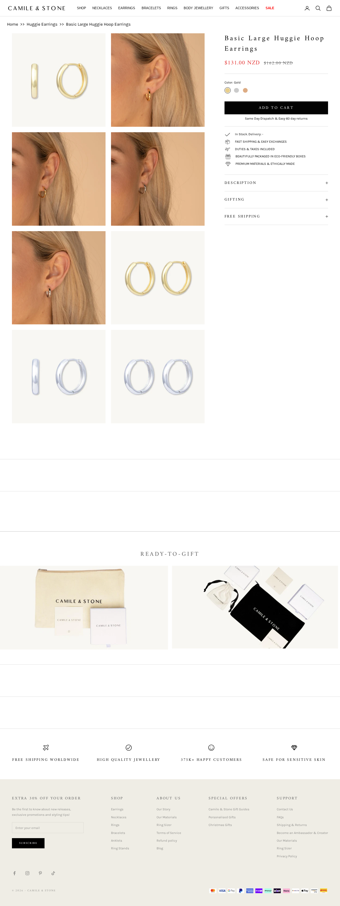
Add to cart (276, 107)
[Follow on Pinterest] (40, 873)
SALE (270, 8)
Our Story (163, 809)
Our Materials (167, 817)
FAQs (280, 817)
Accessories (247, 8)
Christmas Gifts (220, 825)
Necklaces (102, 8)
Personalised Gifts (222, 817)
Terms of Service (169, 833)
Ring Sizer (164, 825)
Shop (81, 8)
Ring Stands (120, 848)
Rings (172, 8)
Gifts (224, 8)
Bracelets (151, 8)
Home (12, 24)
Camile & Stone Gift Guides (229, 809)
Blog (160, 848)
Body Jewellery (198, 8)
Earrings (126, 8)
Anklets (116, 840)
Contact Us (285, 809)
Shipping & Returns (292, 825)
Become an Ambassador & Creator (302, 833)
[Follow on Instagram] (27, 873)
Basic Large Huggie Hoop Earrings (98, 24)
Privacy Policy (287, 856)
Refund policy (167, 840)
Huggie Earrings (42, 24)
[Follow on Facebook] (14, 873)
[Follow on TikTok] (53, 873)
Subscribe (28, 843)
